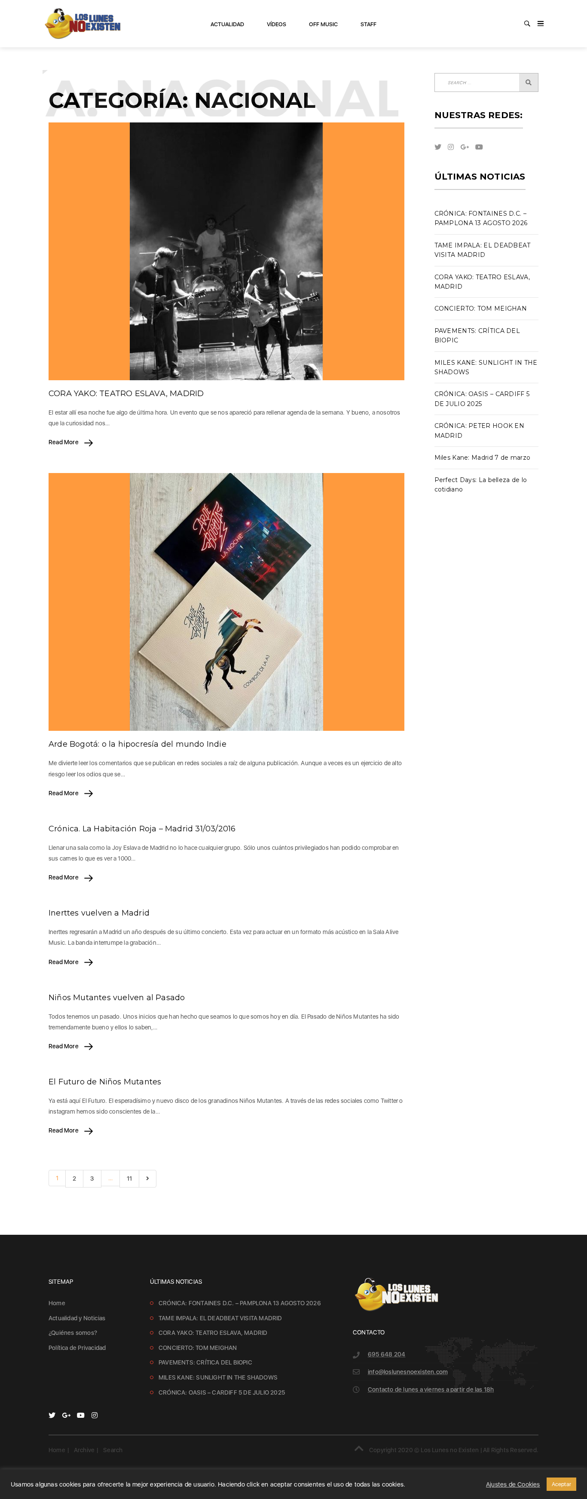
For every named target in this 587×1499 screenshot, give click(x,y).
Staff (368, 24)
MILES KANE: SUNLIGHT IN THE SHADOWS (218, 1377)
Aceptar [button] (561, 1484)
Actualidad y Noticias (77, 1318)
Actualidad (227, 24)
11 (129, 1178)
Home (57, 1303)
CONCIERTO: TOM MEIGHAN (480, 308)
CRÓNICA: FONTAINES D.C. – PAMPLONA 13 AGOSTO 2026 (240, 1303)
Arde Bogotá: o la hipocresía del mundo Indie (137, 744)
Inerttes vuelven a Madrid (99, 913)
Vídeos (276, 24)
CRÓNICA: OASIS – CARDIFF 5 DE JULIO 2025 (222, 1392)
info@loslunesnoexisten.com (408, 1371)
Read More (64, 442)
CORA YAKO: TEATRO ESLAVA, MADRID (126, 393)
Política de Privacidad (77, 1347)
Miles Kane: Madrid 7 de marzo (482, 457)
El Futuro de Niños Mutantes (105, 1082)
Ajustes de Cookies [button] (513, 1484)
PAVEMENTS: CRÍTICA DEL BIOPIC (205, 1362)
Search (112, 1450)
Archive (84, 1450)
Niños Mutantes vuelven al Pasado (117, 997)
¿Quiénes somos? (73, 1332)
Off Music (323, 24)
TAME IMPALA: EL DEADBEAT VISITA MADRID (220, 1318)
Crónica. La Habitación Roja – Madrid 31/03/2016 (142, 828)
